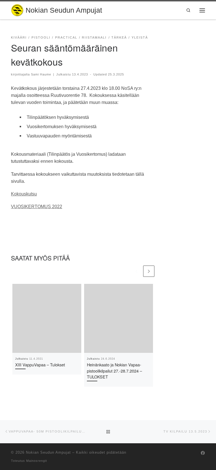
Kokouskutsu (24, 193)
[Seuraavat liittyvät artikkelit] (148, 271)
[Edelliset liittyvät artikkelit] (136, 271)
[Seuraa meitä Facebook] (203, 453)
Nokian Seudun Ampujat (48, 452)
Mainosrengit (36, 460)
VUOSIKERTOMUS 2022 (36, 206)
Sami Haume (41, 74)
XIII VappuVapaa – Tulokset (40, 364)
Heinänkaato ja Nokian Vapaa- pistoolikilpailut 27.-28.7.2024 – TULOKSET (114, 371)
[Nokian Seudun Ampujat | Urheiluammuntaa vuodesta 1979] (17, 9)
